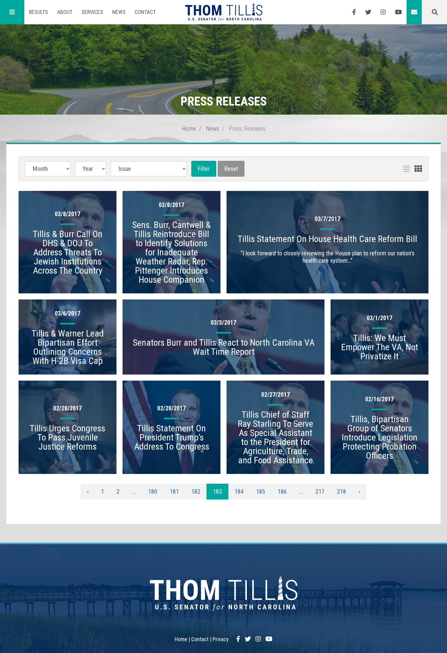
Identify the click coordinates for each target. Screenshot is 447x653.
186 (282, 491)
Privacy (221, 639)
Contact (145, 12)
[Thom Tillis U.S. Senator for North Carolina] (223, 12)
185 (260, 491)
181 (174, 491)
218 (341, 491)
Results (38, 12)
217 (319, 491)
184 (239, 491)
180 (152, 491)
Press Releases (247, 128)
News (119, 12)
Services (92, 12)
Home (189, 128)
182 (195, 491)
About (64, 12)
